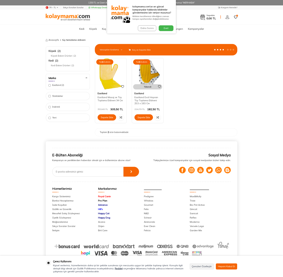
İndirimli (56, 106)
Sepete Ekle (107, 117)
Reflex (193, 217)
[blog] (227, 170)
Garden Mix (196, 230)
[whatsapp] (218, 170)
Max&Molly (195, 196)
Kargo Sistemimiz (61, 196)
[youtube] (200, 170)
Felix (146, 209)
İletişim (55, 230)
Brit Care (102, 230)
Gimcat (193, 209)
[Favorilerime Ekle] (122, 87)
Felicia (147, 230)
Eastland (58, 85)
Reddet (119, 268)
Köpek (93, 28)
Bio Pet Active (197, 204)
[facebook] (182, 170)
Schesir (148, 217)
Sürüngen (177, 28)
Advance (103, 204)
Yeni (54, 117)
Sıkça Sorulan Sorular (73, 7)
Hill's (100, 209)
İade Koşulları (59, 204)
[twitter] (209, 170)
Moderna (194, 221)
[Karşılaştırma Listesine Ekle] (121, 117)
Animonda (149, 221)
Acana (101, 221)
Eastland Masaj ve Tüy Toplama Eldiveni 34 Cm (110, 99)
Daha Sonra (147, 28)
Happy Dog (104, 217)
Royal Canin (104, 196)
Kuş (104, 28)
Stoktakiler (57, 96)
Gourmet (148, 204)
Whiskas (148, 200)
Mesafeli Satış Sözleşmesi (66, 213)
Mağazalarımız (60, 221)
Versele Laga (197, 226)
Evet (166, 28)
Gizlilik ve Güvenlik (61, 209)
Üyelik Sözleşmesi (61, 217)
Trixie (192, 200)
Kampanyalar (196, 28)
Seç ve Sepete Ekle (141, 50)
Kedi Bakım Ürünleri (62, 65)
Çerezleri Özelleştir (202, 266)
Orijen (101, 226)
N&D (146, 213)
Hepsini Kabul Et (226, 266)
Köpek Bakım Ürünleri (63, 55)
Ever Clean (149, 226)
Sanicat (194, 213)
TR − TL (52, 7)
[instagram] (191, 170)
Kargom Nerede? (229, 7)
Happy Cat (103, 213)
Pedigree (149, 196)
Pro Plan (102, 200)
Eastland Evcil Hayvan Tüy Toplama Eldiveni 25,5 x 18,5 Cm (146, 100)
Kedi (81, 28)
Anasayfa (53, 39)
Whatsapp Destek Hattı (102, 7)
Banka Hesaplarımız (63, 200)
